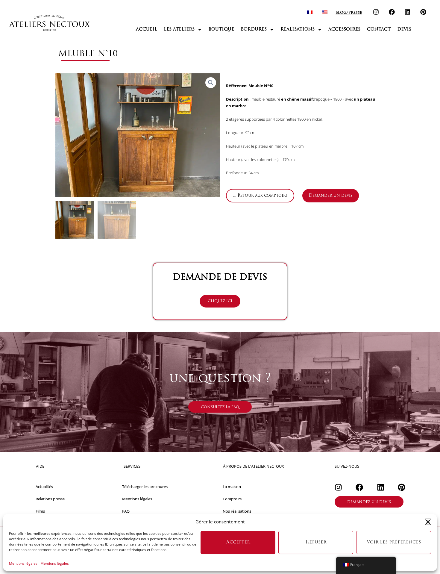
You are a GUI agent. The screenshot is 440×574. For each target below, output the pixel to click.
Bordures (254, 29)
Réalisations (297, 29)
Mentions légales (23, 563)
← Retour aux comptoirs (260, 196)
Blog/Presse (349, 13)
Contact (379, 29)
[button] (428, 522)
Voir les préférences (394, 542)
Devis (404, 29)
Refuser (316, 542)
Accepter (238, 542)
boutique (221, 29)
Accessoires (344, 29)
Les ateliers (179, 29)
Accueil (146, 29)
